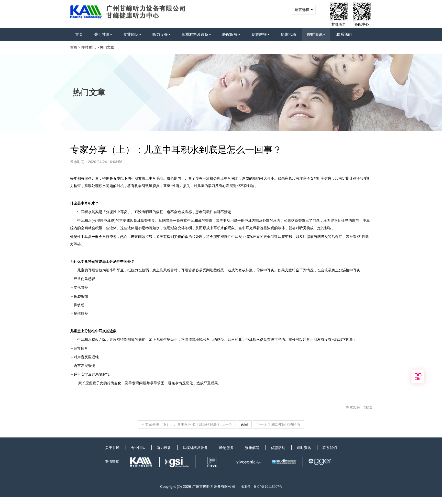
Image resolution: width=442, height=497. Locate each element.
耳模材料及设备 (195, 34)
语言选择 (302, 10)
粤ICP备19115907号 (267, 487)
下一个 (278, 424)
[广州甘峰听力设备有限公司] (130, 10)
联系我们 (344, 34)
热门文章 (107, 47)
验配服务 (230, 34)
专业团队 (131, 34)
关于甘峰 (101, 34)
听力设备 (160, 34)
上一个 (188, 424)
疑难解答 (259, 34)
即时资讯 (315, 34)
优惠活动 (288, 34)
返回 (244, 424)
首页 (79, 34)
